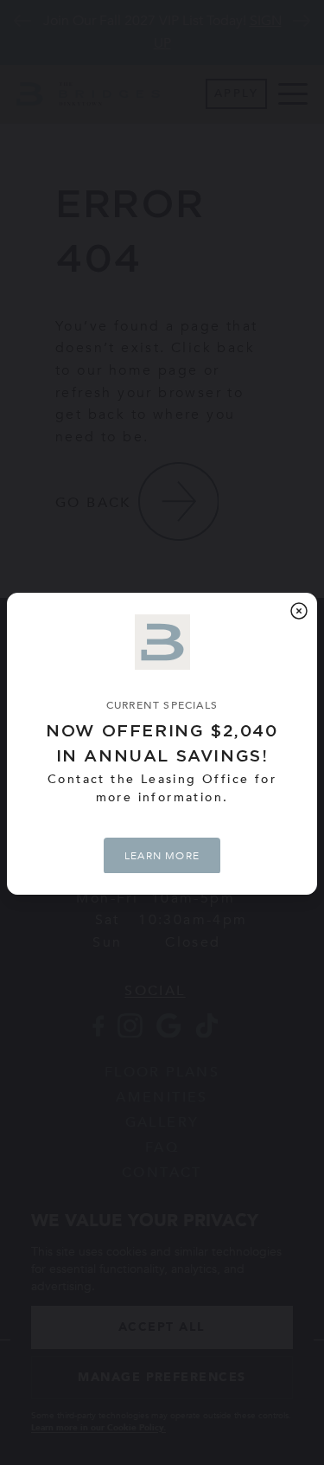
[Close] (299, 611)
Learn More (162, 855)
